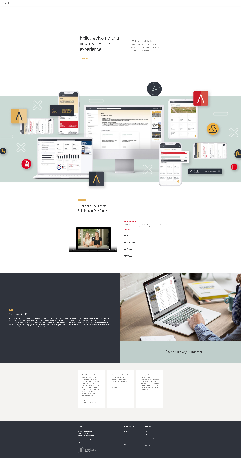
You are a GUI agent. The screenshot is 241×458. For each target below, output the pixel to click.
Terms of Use (147, 448)
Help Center (231, 3)
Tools (124, 444)
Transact (125, 435)
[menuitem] (224, 3)
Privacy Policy (147, 445)
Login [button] (237, 3)
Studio (124, 441)
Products (224, 3)
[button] (84, 58)
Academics (126, 432)
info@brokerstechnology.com (153, 435)
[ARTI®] (5, 3)
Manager (125, 438)
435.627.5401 (148, 432)
